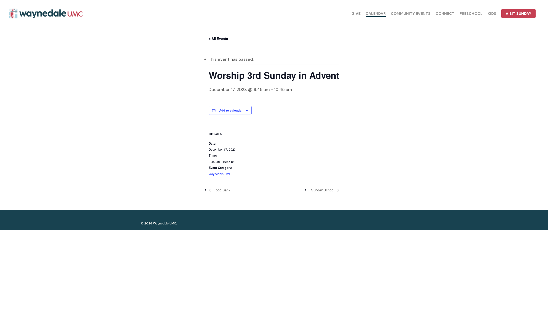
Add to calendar (231, 110)
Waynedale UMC (220, 174)
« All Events (218, 38)
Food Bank (221, 190)
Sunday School (323, 190)
